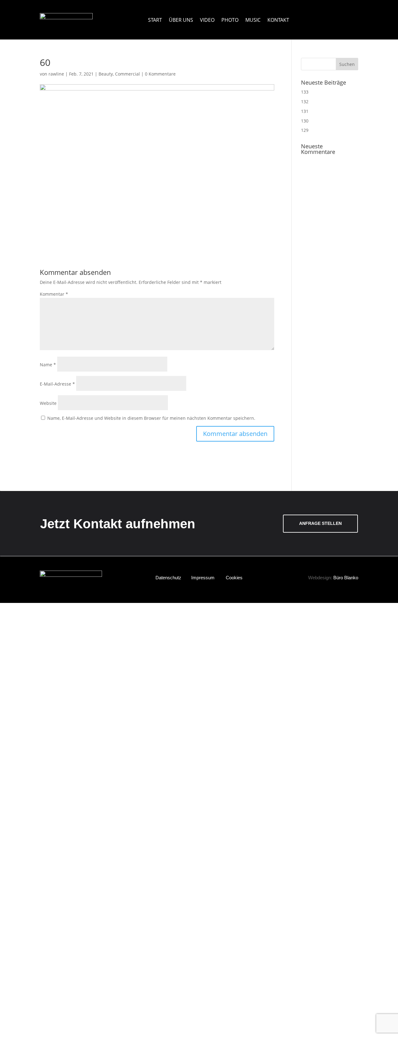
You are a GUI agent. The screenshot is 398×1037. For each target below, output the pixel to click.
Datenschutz (168, 577)
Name (48, 365)
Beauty (106, 74)
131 (304, 111)
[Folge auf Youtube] (336, 16)
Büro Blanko (345, 577)
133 (304, 92)
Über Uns (181, 19)
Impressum (203, 577)
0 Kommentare (160, 74)
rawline (56, 74)
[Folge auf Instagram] (344, 16)
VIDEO (207, 19)
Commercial (127, 74)
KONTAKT (278, 19)
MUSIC (253, 19)
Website (48, 403)
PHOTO (229, 19)
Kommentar (54, 294)
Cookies (234, 577)
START (155, 19)
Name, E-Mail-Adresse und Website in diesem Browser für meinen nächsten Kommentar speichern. (151, 418)
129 (304, 130)
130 (304, 121)
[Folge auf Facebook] (353, 16)
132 (304, 101)
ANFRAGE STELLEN (320, 523)
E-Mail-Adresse (57, 384)
